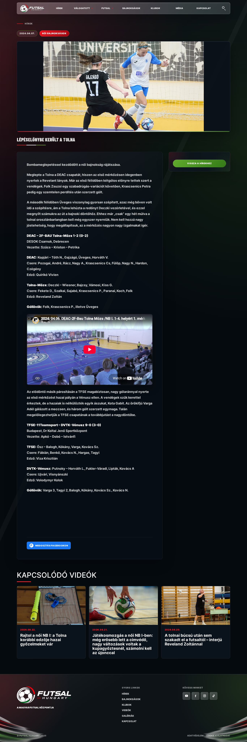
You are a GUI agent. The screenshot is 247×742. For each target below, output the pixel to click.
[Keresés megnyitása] (223, 8)
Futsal (105, 8)
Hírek (59, 8)
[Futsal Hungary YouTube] (186, 696)
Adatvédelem (195, 735)
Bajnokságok (131, 8)
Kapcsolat (204, 8)
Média (179, 8)
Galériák (128, 715)
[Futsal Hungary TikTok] (213, 696)
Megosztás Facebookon (49, 545)
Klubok (155, 8)
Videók (126, 710)
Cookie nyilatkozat (218, 735)
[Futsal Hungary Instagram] (204, 696)
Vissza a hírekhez (199, 163)
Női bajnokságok (54, 33)
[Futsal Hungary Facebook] (195, 696)
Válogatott (82, 8)
